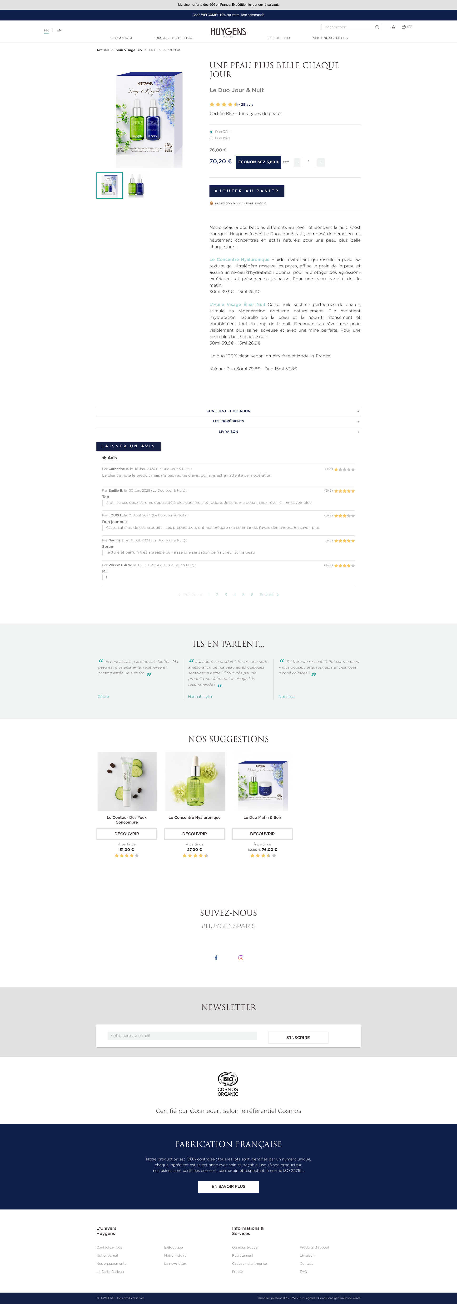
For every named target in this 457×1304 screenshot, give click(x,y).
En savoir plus (228, 1187)
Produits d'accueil (314, 1247)
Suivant (270, 595)
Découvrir (126, 834)
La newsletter (175, 1263)
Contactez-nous (109, 1247)
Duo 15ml (222, 138)
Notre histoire (175, 1255)
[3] (215, 104)
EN (59, 30)
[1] (209, 104)
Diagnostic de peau (174, 38)
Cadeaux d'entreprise (249, 1263)
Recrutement (242, 1255)
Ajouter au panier (246, 191)
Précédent (189, 595)
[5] (222, 104)
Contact (306, 1263)
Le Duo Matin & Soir (262, 818)
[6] (224, 104)
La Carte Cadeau (110, 1272)
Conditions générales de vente (339, 1298)
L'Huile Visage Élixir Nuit (237, 305)
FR (46, 30)
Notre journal (107, 1255)
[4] (218, 104)
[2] (212, 104)
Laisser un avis (128, 446)
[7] (227, 104)
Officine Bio (278, 38)
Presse (237, 1272)
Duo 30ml (223, 132)
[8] (230, 104)
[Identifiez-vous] (393, 27)
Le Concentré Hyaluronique (239, 260)
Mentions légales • (304, 1298)
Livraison (307, 1255)
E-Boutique (122, 38)
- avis (245, 104)
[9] (233, 104)
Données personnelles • (274, 1298)
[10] (236, 104)
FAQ (303, 1272)
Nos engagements (330, 38)
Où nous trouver (245, 1247)
